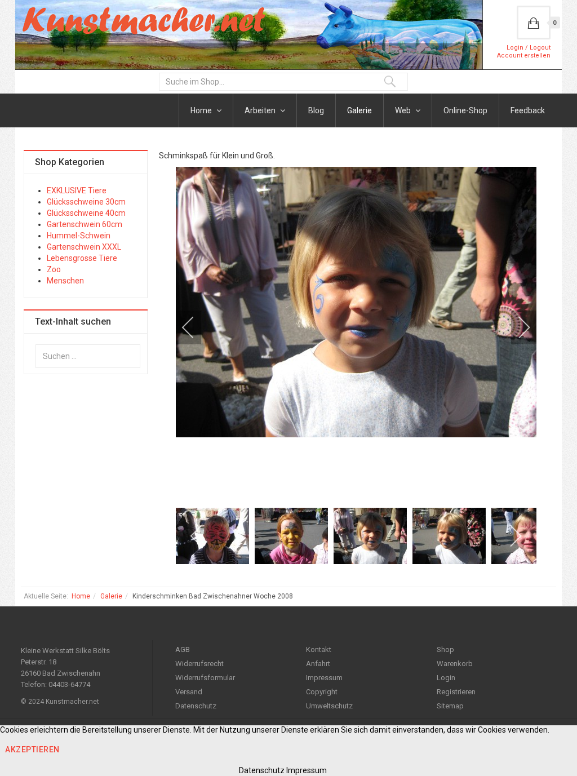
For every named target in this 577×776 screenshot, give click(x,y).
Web (403, 110)
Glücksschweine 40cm (86, 213)
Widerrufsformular (205, 677)
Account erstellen (524, 55)
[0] (534, 22)
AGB (182, 649)
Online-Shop (465, 110)
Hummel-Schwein (78, 235)
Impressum (324, 677)
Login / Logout (529, 47)
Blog (316, 110)
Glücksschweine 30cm (86, 201)
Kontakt (318, 649)
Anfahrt (318, 663)
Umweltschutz (329, 706)
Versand (188, 692)
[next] (516, 327)
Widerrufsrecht (199, 663)
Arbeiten (261, 110)
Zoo (54, 269)
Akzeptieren (32, 749)
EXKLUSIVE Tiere (76, 190)
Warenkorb (455, 663)
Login (446, 677)
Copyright (322, 692)
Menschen (65, 280)
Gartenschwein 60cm (84, 224)
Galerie (359, 110)
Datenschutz (195, 706)
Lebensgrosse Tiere (82, 258)
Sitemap (450, 706)
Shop (445, 649)
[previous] (195, 327)
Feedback (528, 110)
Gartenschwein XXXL (84, 246)
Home (202, 110)
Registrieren (456, 692)
